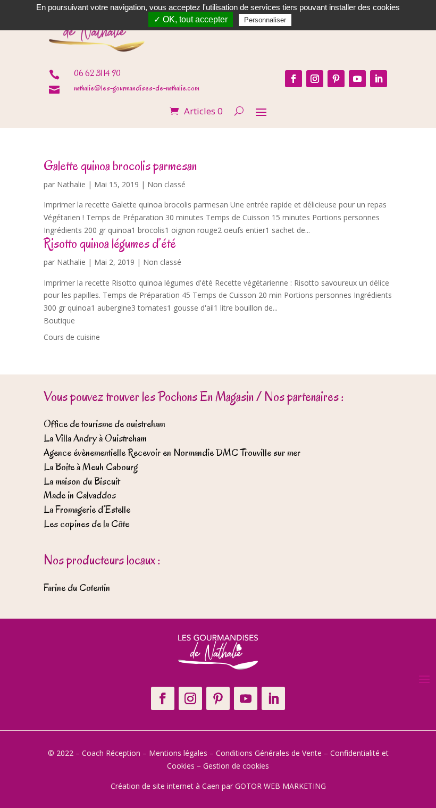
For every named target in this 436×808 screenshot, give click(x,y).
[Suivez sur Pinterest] (336, 78)
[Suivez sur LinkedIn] (378, 78)
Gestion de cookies (236, 766)
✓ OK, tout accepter (191, 19)
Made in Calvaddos (80, 495)
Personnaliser (265, 20)
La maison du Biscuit (82, 481)
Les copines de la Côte (86, 524)
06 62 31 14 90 (97, 73)
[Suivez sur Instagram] (314, 78)
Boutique (59, 320)
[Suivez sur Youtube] (357, 78)
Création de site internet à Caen (165, 786)
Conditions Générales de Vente (269, 753)
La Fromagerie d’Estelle (87, 510)
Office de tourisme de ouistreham (104, 424)
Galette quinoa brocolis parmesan (120, 165)
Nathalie (71, 184)
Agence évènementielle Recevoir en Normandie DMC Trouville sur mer (172, 453)
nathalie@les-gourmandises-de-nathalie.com (136, 88)
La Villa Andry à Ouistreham (95, 438)
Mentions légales (178, 753)
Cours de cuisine (72, 337)
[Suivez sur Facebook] (293, 78)
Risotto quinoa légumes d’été (110, 243)
